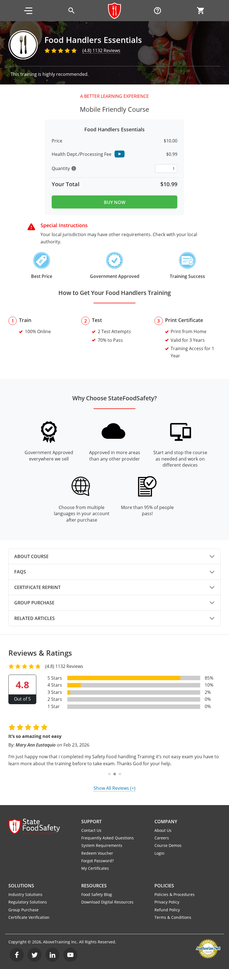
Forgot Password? (97, 860)
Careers (161, 837)
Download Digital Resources (107, 902)
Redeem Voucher (97, 853)
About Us (162, 830)
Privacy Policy (166, 902)
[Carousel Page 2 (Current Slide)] (114, 774)
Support (91, 821)
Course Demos (168, 845)
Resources (94, 886)
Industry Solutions (25, 894)
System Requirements (101, 845)
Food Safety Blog (96, 894)
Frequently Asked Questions (107, 837)
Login (159, 853)
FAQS (20, 572)
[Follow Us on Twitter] (35, 955)
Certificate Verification (28, 917)
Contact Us (91, 830)
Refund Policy (167, 909)
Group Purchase (34, 603)
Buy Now (114, 202)
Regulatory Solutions (27, 902)
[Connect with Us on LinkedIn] (52, 955)
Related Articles (34, 618)
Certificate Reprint (37, 587)
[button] (28, 11)
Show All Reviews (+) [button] (114, 788)
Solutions (21, 886)
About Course (31, 556)
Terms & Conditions (172, 917)
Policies (164, 886)
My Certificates (95, 868)
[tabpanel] (114, 556)
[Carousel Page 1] (109, 774)
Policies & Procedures (174, 894)
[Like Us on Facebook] (17, 955)
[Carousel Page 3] (120, 774)
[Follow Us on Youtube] (70, 955)
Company (165, 821)
